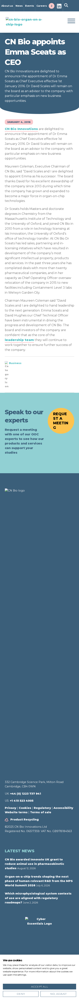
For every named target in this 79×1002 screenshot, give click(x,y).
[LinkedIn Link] (59, 6)
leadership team (19, 340)
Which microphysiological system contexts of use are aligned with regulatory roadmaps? (38, 898)
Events (29, 5)
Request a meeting (60, 421)
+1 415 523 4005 (21, 800)
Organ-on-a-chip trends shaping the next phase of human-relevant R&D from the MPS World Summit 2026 (39, 881)
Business (15, 363)
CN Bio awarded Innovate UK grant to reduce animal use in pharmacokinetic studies (34, 864)
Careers (44, 5)
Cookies (25, 808)
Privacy (10, 808)
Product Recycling (24, 819)
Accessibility (63, 808)
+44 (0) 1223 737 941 (25, 793)
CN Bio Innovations (21, 129)
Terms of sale (40, 812)
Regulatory (42, 808)
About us (7, 5)
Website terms (16, 812)
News (19, 5)
